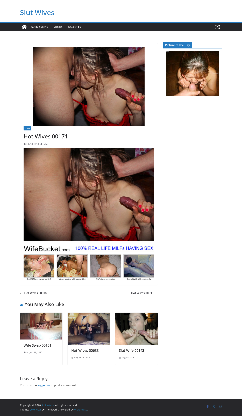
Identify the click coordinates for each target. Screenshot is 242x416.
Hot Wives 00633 (85, 350)
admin (46, 144)
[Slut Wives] (24, 27)
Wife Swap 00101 (37, 345)
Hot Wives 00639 (142, 293)
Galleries (74, 27)
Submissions (39, 27)
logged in (44, 385)
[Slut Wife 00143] (136, 315)
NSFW (27, 128)
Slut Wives (37, 12)
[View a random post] (217, 27)
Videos (58, 27)
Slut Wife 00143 (131, 350)
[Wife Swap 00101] (41, 315)
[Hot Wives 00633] (89, 315)
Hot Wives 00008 (35, 293)
